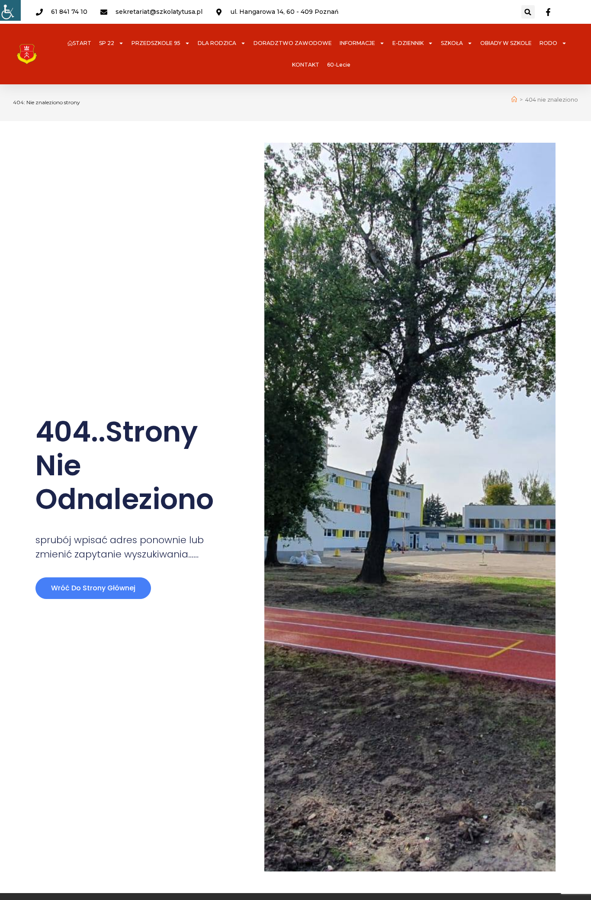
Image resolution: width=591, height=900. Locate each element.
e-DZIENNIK (408, 43)
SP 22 (106, 43)
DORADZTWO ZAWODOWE (293, 43)
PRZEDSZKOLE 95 (156, 43)
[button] (528, 12)
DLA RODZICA (217, 43)
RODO (548, 43)
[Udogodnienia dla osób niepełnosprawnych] (10, 10)
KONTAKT (305, 64)
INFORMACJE (357, 43)
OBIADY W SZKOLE (506, 43)
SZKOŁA (452, 43)
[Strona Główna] (514, 99)
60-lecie (338, 64)
